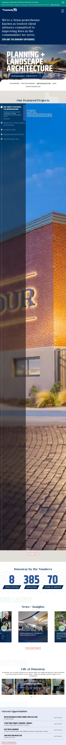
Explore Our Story (55, 5)
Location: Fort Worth (33, 736)
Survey (54, 83)
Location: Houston (33, 718)
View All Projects (33, 554)
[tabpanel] (33, 687)
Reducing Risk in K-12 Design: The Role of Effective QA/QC (31, 634)
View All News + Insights (33, 648)
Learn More (33, 692)
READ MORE (6, 119)
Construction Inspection (33, 87)
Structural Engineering (28, 83)
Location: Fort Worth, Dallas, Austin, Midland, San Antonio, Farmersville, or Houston (33, 730)
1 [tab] (31, 696)
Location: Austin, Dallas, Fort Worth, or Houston (33, 724)
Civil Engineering (14, 83)
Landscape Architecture (44, 83)
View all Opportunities (8, 743)
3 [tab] (34, 696)
